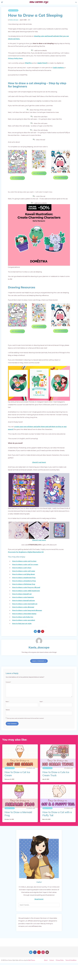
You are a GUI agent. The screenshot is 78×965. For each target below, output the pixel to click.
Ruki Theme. (31, 960)
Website (8, 709)
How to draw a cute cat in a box (24, 561)
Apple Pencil (42, 63)
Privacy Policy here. (15, 58)
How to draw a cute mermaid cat (24, 604)
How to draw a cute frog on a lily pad (26, 587)
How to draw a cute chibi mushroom (26, 591)
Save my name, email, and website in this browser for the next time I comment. (25, 718)
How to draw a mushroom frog (23, 578)
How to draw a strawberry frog (24, 581)
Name (7, 701)
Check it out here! (39, 462)
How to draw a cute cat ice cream (25, 564)
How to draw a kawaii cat (22, 594)
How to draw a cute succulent (23, 620)
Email (41, 701)
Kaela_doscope (13, 19)
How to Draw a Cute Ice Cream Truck (55, 774)
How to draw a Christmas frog (23, 584)
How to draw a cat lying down (23, 574)
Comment (8, 682)
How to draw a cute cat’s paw (23, 571)
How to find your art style (22, 623)
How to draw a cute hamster (23, 597)
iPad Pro (28, 63)
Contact (51, 960)
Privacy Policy (60, 960)
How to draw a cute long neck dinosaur (27, 610)
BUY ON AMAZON (17, 178)
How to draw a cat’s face (21, 568)
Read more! (39, 899)
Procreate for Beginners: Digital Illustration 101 (26, 552)
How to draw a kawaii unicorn (23, 600)
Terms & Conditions (70, 960)
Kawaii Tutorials (13, 10)
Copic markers (58, 67)
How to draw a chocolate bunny (24, 614)
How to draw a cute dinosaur (23, 607)
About (46, 960)
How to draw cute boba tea (22, 617)
